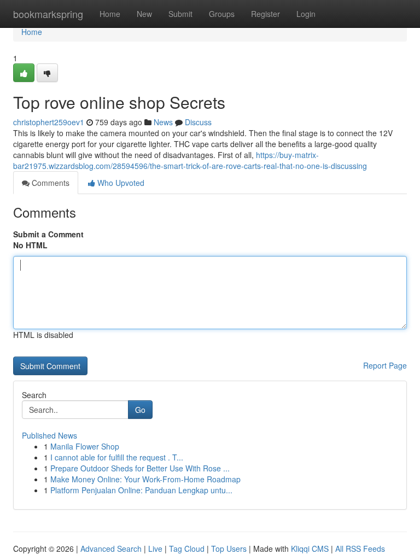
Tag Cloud (187, 548)
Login (306, 13)
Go (140, 409)
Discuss (198, 121)
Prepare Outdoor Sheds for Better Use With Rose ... (140, 468)
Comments (49, 182)
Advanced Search (111, 548)
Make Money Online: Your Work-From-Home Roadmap (145, 479)
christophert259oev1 (48, 121)
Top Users (229, 548)
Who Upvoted (119, 182)
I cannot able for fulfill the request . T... (116, 457)
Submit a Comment (48, 234)
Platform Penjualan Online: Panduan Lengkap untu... (141, 490)
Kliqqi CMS (310, 548)
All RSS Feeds (360, 548)
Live (155, 548)
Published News (49, 435)
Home (110, 13)
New (144, 13)
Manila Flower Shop (84, 446)
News (163, 121)
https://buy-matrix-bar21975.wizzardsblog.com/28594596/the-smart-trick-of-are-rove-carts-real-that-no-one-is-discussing (190, 160)
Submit (180, 13)
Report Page (385, 365)
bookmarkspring (48, 14)
